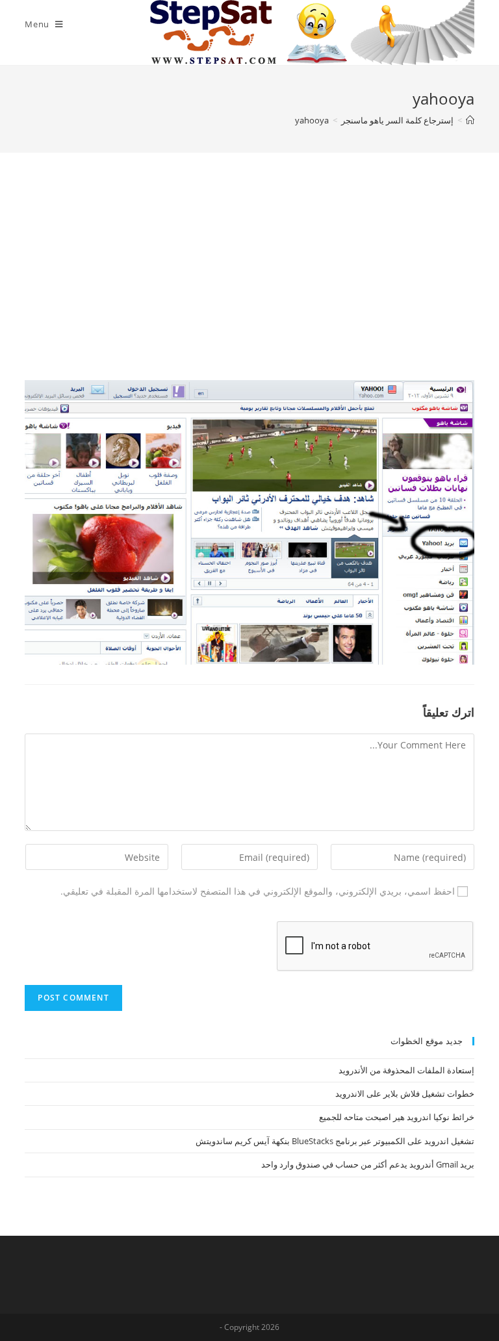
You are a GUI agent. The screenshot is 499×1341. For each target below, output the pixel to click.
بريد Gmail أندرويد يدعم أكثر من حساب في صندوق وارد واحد (367, 1164)
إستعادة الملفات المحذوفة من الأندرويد (406, 1070)
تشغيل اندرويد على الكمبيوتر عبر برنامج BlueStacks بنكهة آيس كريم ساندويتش (335, 1141)
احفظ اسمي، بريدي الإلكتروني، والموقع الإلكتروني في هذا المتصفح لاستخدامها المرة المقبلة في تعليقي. (257, 891)
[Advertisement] (249, 283)
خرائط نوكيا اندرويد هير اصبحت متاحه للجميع (396, 1117)
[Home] (470, 120)
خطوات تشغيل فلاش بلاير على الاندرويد (404, 1093)
